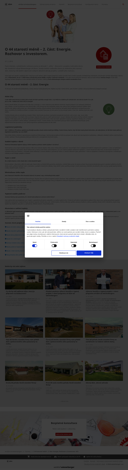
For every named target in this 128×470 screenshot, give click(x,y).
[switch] (54, 245)
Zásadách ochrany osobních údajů (68, 236)
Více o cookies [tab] (90, 221)
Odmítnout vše (63, 253)
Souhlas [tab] (37, 221)
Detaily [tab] (64, 221)
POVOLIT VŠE (89, 253)
